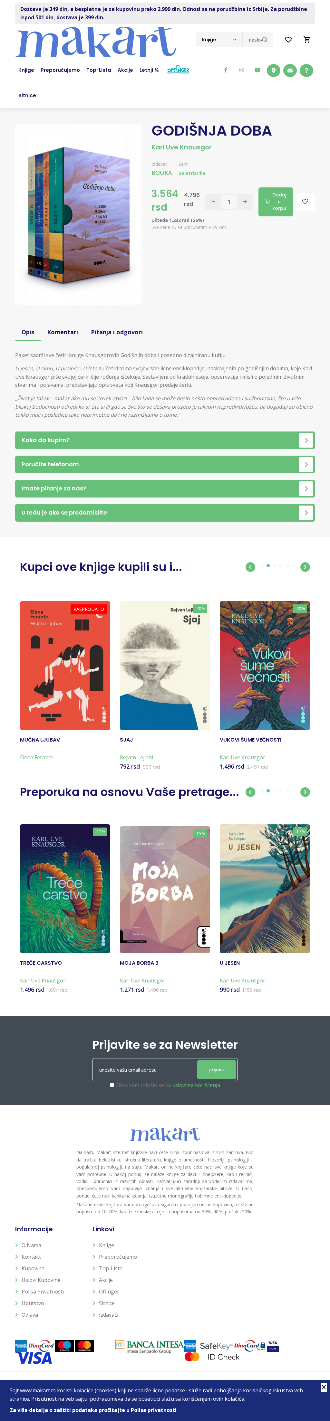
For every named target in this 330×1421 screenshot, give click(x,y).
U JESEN (230, 963)
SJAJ (126, 740)
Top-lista (110, 1268)
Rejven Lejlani (136, 757)
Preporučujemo (118, 1257)
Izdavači (108, 1315)
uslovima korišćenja (196, 1085)
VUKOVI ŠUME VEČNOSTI (250, 740)
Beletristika (192, 173)
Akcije (106, 1280)
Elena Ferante (36, 757)
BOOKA (161, 172)
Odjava (30, 1315)
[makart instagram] (241, 69)
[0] (307, 39)
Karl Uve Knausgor (181, 147)
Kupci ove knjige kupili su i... (101, 567)
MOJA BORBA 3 (139, 963)
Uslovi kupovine (41, 1280)
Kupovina (33, 1268)
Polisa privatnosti (43, 1291)
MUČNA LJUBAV (40, 740)
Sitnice (107, 1303)
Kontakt (31, 1257)
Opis (28, 332)
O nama (31, 1245)
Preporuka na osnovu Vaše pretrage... (129, 792)
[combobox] (219, 39)
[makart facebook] (225, 69)
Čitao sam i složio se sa (167, 1085)
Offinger (109, 1291)
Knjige (106, 1245)
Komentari (62, 332)
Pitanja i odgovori (117, 332)
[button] (250, 567)
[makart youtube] (257, 69)
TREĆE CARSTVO (41, 963)
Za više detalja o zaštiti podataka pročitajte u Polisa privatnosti (93, 1410)
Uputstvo (33, 1303)
